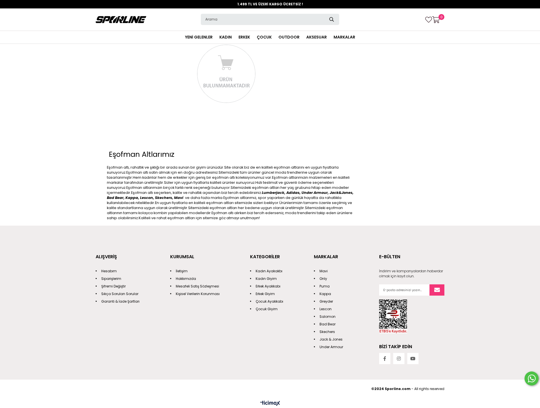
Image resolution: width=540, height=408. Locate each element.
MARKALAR (344, 37)
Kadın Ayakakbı (269, 271)
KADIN (225, 37)
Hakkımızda (186, 278)
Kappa (325, 293)
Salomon (328, 316)
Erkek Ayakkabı (268, 286)
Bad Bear (328, 324)
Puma (325, 286)
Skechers (327, 331)
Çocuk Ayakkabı (269, 301)
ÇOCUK (264, 37)
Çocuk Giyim (267, 309)
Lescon (326, 309)
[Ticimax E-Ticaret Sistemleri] (270, 404)
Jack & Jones (331, 339)
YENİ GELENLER (199, 37)
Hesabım (109, 271)
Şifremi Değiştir (113, 286)
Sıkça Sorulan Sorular (119, 293)
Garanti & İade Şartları (120, 301)
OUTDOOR (289, 37)
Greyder (326, 301)
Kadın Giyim (266, 278)
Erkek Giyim (265, 293)
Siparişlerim (111, 278)
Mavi (324, 271)
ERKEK (244, 37)
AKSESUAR (316, 37)
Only (323, 278)
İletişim (182, 271)
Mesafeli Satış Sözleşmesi (197, 286)
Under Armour (331, 346)
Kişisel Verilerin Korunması (198, 293)
